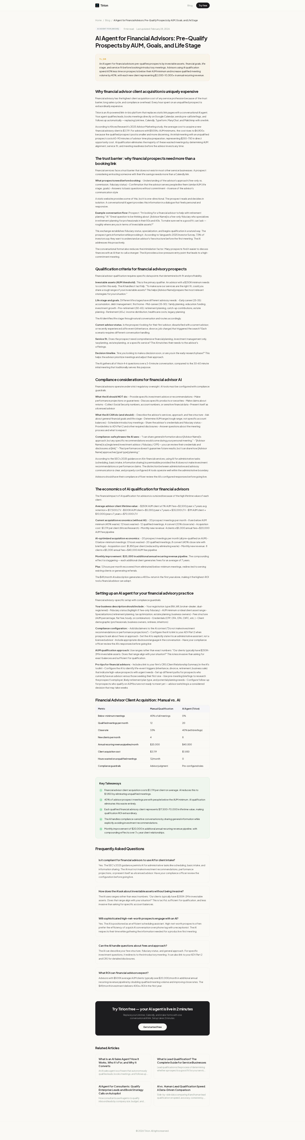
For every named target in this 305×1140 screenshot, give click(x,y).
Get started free (152, 1027)
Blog (189, 5)
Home (98, 20)
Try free (203, 5)
